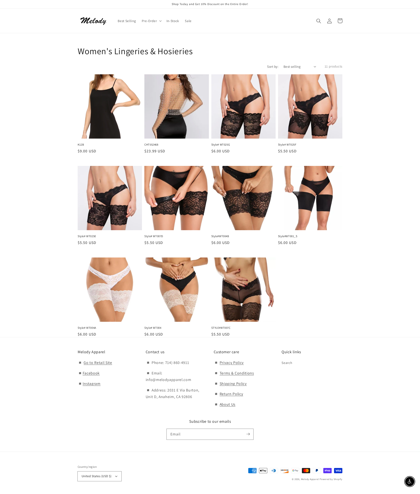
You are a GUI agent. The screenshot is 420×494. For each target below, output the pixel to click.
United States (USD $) (97, 476)
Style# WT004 (152, 328)
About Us (227, 404)
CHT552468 (151, 144)
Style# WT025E (87, 236)
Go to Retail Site (98, 362)
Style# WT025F (287, 144)
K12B (81, 144)
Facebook (91, 373)
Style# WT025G (220, 144)
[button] (318, 21)
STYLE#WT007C (221, 328)
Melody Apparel (310, 479)
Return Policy (231, 393)
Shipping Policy (233, 383)
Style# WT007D (153, 236)
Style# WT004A (87, 328)
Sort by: (272, 66)
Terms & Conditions (237, 373)
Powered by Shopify (331, 479)
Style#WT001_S (288, 236)
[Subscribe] (248, 434)
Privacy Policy (232, 362)
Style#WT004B (220, 236)
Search (287, 362)
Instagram (92, 383)
